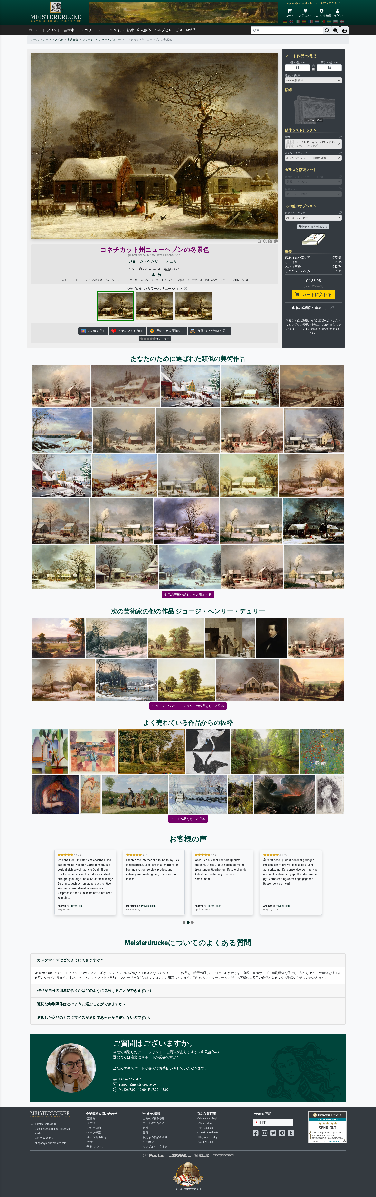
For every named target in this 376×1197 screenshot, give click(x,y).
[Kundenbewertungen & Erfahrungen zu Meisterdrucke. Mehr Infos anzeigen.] (327, 1127)
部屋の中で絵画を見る (212, 331)
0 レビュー (162, 338)
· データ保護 (93, 1132)
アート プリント (48, 30)
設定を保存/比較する (315, 226)
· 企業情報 (92, 1123)
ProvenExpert (73, 906)
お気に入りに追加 (129, 331)
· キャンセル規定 (96, 1137)
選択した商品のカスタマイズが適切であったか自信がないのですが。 (94, 1017)
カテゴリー (86, 30)
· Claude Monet (205, 1123)
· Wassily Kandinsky (207, 1132)
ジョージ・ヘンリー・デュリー (101, 39)
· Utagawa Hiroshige (208, 1137)
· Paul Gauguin (205, 1128)
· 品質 (145, 1132)
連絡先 (191, 30)
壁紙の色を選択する (169, 331)
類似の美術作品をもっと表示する (188, 594)
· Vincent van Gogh (207, 1118)
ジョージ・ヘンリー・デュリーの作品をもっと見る (188, 706)
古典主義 (72, 39)
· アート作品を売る (153, 1123)
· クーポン (148, 1142)
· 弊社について (95, 1146)
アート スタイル (111, 30)
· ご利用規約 (93, 1128)
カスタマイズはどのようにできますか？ (70, 960)
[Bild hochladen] (344, 30)
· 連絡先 (90, 1118)
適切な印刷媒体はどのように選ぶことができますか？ (81, 1004)
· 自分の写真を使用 (153, 1118)
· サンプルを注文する (154, 1146)
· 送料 (145, 1128)
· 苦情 (89, 1142)
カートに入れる (315, 294)
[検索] (327, 30)
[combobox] (313, 80)
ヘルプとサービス (168, 30)
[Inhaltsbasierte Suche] (335, 30)
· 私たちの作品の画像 (154, 1137)
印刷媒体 (144, 30)
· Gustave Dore (205, 1142)
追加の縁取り (292, 75)
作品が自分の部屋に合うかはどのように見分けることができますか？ (94, 990)
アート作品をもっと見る (188, 819)
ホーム (35, 39)
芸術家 (69, 30)
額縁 (130, 30)
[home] (30, 30)
